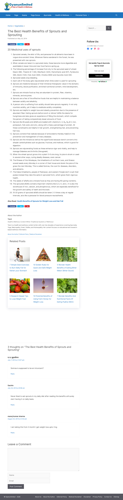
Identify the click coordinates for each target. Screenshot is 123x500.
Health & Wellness (62, 15)
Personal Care (81, 15)
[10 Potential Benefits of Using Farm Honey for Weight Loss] (43, 291)
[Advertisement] (43, 329)
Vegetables (18, 26)
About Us (38, 497)
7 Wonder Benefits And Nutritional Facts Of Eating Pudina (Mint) (66, 299)
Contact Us (108, 497)
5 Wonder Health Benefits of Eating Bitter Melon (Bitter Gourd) (67, 268)
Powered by (94, 81)
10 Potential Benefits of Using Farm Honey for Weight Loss (42, 299)
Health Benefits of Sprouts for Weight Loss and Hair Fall (40, 201)
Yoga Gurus (35, 15)
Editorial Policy (24, 234)
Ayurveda (47, 15)
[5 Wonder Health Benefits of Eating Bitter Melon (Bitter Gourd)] (67, 260)
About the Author (13, 234)
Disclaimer (87, 497)
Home (8, 15)
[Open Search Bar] (116, 15)
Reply (13, 374)
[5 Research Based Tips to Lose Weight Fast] (20, 291)
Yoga (16, 15)
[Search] (108, 28)
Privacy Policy (97, 497)
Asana (24, 15)
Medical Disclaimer (36, 234)
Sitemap (116, 497)
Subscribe (99, 76)
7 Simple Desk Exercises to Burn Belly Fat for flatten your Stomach (19, 268)
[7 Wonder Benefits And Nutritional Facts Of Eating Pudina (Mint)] (67, 291)
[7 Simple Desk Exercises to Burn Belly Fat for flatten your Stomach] (20, 260)
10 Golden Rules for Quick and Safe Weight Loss (42, 268)
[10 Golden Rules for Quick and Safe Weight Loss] (43, 260)
